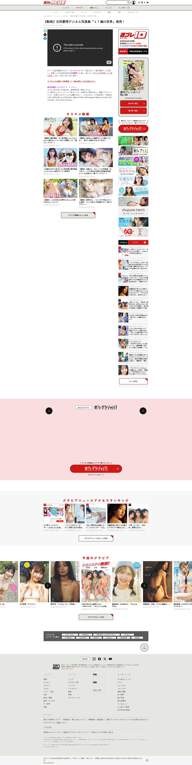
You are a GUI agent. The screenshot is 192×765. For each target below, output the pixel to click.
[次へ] (144, 585)
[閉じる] (147, 760)
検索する (128, 2)
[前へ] (48, 585)
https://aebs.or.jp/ (67, 668)
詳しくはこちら (49, 762)
